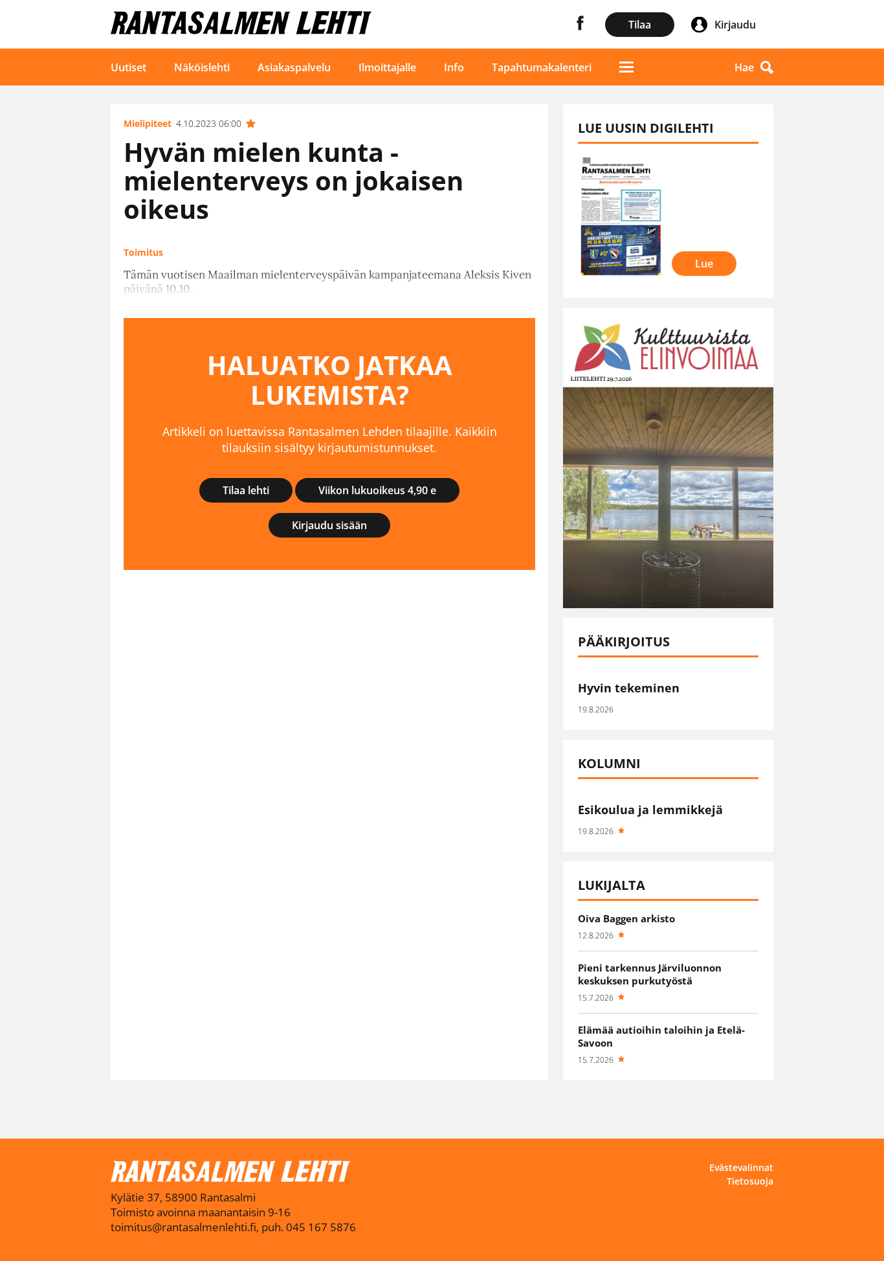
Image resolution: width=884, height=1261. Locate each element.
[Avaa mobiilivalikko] (626, 67)
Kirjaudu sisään (329, 525)
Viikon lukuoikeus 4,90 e (377, 490)
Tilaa (639, 24)
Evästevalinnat (741, 1167)
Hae (744, 67)
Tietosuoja (750, 1181)
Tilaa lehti (246, 490)
